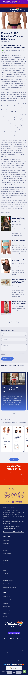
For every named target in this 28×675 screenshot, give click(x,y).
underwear (4, 57)
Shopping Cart (6, 596)
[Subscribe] (23, 481)
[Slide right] (17, 413)
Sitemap (5, 616)
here (2, 206)
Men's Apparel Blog (8, 580)
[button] (3, 9)
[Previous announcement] (2, 5)
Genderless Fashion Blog (9, 587)
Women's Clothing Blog (9, 583)
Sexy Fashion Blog (7, 577)
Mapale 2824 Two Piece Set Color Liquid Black (17, 436)
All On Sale (6, 560)
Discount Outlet (7, 553)
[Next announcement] (25, 5)
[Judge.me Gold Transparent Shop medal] (7, 495)
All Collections (6, 567)
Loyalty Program (7, 573)
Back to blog (15, 322)
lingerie (17, 512)
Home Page (6, 540)
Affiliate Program (7, 610)
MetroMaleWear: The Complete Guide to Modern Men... (13, 390)
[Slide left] (10, 413)
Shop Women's (7, 547)
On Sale (5, 550)
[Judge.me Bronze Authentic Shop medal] (21, 495)
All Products (6, 563)
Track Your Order (7, 599)
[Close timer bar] (27, 0)
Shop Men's (6, 543)
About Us (5, 603)
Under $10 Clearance (8, 557)
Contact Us (6, 613)
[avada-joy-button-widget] (24, 671)
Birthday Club (6, 606)
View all (3, 368)
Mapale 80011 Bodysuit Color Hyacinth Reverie (6, 436)
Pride (4, 570)
